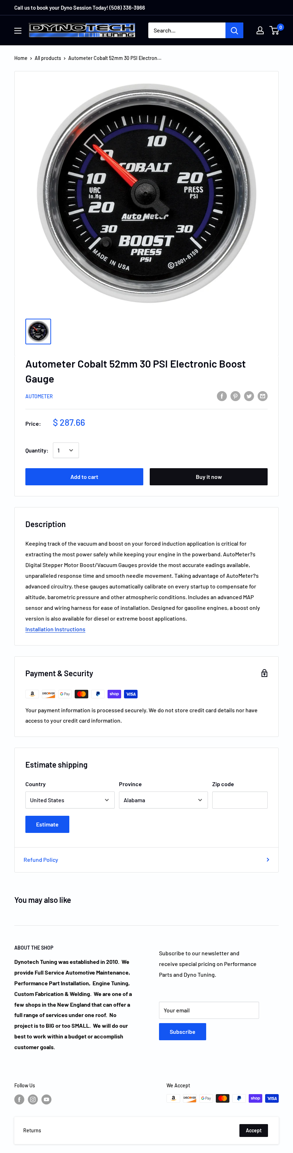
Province (130, 783)
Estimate (47, 824)
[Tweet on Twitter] (249, 395)
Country (35, 783)
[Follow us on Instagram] (33, 1099)
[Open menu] (17, 31)
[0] (274, 30)
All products (48, 58)
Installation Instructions (55, 629)
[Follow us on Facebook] (19, 1099)
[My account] (260, 30)
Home (21, 58)
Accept (254, 1130)
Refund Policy (41, 859)
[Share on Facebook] (222, 395)
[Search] (234, 30)
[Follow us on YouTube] (46, 1099)
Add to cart (84, 476)
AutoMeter (39, 396)
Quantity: (37, 450)
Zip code (223, 783)
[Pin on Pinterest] (235, 395)
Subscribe (182, 1031)
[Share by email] (263, 395)
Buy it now (209, 476)
